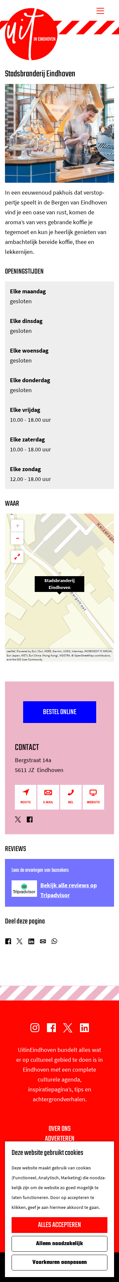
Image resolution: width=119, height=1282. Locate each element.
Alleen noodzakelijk (59, 1244)
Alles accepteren (59, 1225)
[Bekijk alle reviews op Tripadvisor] (24, 888)
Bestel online (59, 712)
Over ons (60, 1129)
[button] (59, 588)
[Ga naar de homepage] (31, 34)
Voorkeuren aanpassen (59, 1262)
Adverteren (59, 1139)
